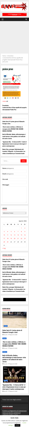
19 (11, 238)
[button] (2, 19)
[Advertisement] (14, 36)
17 (4, 238)
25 (7, 242)
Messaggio (5, 185)
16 (25, 235)
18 (7, 238)
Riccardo (5, 334)
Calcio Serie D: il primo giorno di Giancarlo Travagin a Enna (12, 331)
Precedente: (14, 107)
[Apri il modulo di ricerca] (26, 19)
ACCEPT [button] (17, 425)
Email (7, 174)
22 (21, 238)
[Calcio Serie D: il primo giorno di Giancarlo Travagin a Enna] (14, 320)
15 (21, 235)
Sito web (5, 179)
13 (14, 235)
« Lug (4, 248)
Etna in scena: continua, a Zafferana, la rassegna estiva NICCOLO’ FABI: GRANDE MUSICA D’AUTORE (12, 129)
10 (4, 235)
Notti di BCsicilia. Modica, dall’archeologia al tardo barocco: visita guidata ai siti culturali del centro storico (13, 136)
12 (11, 235)
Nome (8, 168)
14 (18, 235)
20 (14, 238)
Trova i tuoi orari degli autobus (11, 400)
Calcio (5, 326)
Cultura (5, 352)
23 (25, 238)
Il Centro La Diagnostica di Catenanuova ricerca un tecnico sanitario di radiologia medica (14, 413)
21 (18, 238)
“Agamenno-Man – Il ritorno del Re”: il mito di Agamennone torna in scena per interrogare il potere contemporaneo (14, 144)
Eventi (4, 338)
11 (7, 235)
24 (4, 242)
